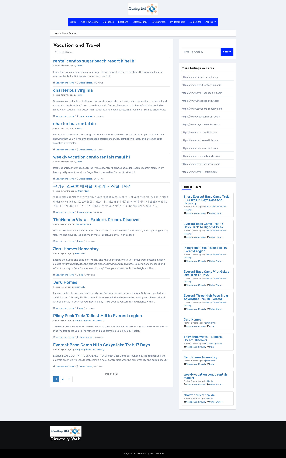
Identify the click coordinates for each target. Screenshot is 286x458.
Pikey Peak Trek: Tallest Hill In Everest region (97, 315)
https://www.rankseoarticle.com (200, 140)
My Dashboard (177, 22)
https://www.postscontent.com (200, 148)
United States (85, 83)
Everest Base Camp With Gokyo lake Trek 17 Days (101, 344)
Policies (209, 22)
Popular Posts (159, 22)
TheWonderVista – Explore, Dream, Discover (96, 219)
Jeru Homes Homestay (76, 248)
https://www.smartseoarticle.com (201, 164)
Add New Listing (90, 22)
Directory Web (65, 439)
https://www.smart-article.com (200, 132)
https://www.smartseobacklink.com (202, 93)
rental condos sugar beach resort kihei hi (94, 61)
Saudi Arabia (85, 212)
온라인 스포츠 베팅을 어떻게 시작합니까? (91, 186)
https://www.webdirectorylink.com (201, 85)
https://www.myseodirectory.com (201, 124)
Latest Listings (140, 22)
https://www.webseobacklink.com (201, 116)
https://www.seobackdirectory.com (202, 108)
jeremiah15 (80, 253)
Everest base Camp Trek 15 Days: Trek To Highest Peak (203, 225)
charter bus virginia (73, 90)
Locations (123, 22)
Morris (79, 65)
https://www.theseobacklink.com (201, 100)
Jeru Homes (65, 282)
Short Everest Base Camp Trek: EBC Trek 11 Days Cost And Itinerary (207, 200)
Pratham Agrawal (83, 224)
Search (227, 52)
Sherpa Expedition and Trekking (89, 320)
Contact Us (195, 22)
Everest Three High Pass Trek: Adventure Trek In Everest (206, 297)
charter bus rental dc (74, 123)
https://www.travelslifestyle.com (201, 156)
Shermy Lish (83, 191)
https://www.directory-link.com (200, 77)
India (81, 241)
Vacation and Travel (65, 83)
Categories (108, 22)
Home (73, 22)
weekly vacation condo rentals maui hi (91, 157)
